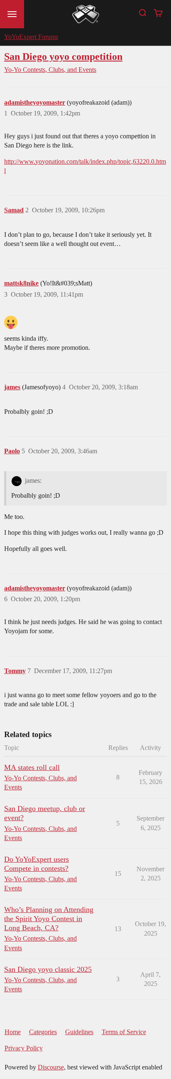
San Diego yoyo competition (63, 56)
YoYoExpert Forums (31, 36)
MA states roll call (32, 767)
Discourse (51, 1067)
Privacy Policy (24, 1048)
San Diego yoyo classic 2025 (48, 969)
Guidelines (79, 1031)
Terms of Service (124, 1031)
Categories (43, 1031)
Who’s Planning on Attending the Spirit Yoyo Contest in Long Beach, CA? (48, 918)
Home (13, 1031)
